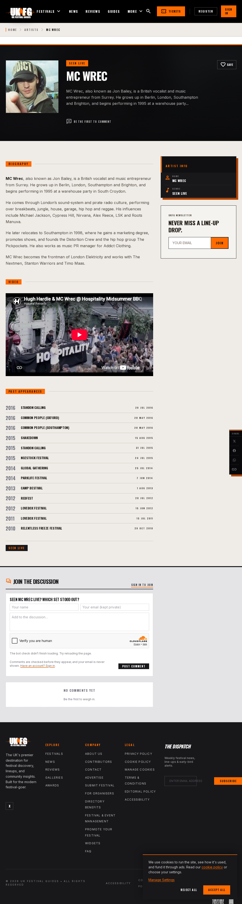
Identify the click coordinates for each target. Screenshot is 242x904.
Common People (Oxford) (40, 417)
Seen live (77, 63)
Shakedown (29, 437)
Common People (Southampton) (45, 427)
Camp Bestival (32, 487)
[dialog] (190, 876)
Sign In (228, 11)
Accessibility (137, 799)
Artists (31, 30)
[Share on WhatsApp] (234, 460)
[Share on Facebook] (234, 450)
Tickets (171, 11)
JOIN (219, 242)
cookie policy (212, 867)
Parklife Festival (34, 477)
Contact (93, 769)
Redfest (27, 498)
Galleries (54, 777)
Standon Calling (33, 407)
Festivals (49, 11)
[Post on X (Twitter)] (234, 441)
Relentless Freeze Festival (41, 528)
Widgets (92, 843)
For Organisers (99, 793)
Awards (52, 785)
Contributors (98, 762)
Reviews (93, 11)
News (73, 11)
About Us (94, 753)
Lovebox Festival (34, 507)
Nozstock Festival (35, 457)
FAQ (88, 851)
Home (12, 30)
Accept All (216, 890)
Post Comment (133, 666)
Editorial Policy (140, 791)
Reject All (189, 890)
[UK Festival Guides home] (22, 743)
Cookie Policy (138, 762)
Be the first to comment (88, 121)
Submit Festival (100, 785)
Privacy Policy (138, 753)
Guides (114, 11)
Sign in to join (142, 585)
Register (206, 11)
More (136, 11)
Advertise (94, 777)
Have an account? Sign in (37, 665)
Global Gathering (34, 467)
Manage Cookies (140, 769)
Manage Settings (161, 880)
